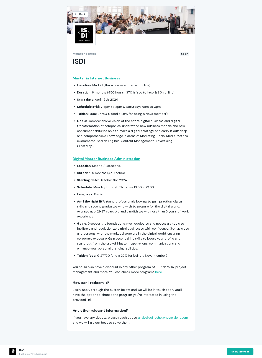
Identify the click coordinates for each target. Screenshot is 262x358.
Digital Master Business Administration (106, 158)
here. (158, 272)
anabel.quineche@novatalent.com (163, 317)
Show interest (240, 351)
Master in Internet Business (96, 78)
